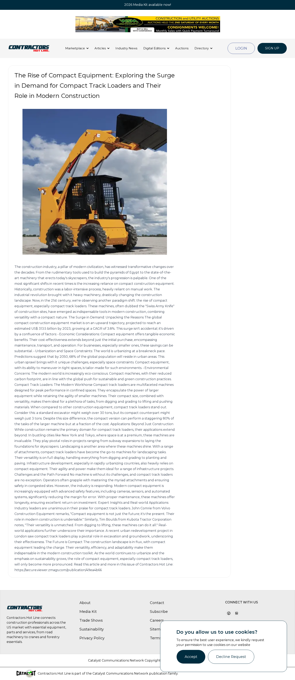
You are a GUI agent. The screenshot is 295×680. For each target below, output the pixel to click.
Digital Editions (154, 48)
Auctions (181, 48)
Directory (201, 48)
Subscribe (159, 611)
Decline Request (231, 657)
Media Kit (88, 611)
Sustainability (91, 629)
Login (241, 48)
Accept (191, 657)
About (85, 603)
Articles (100, 48)
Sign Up (272, 48)
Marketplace (75, 48)
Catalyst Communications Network (120, 673)
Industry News (126, 48)
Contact (157, 603)
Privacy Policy (92, 638)
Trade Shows (91, 620)
